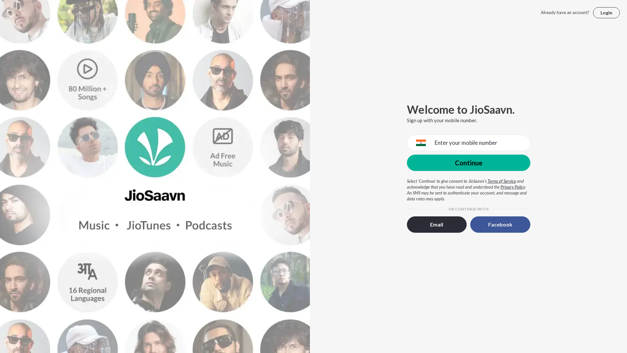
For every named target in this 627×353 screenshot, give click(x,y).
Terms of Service (502, 181)
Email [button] (436, 224)
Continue (468, 163)
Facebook (500, 224)
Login (606, 12)
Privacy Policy (513, 187)
